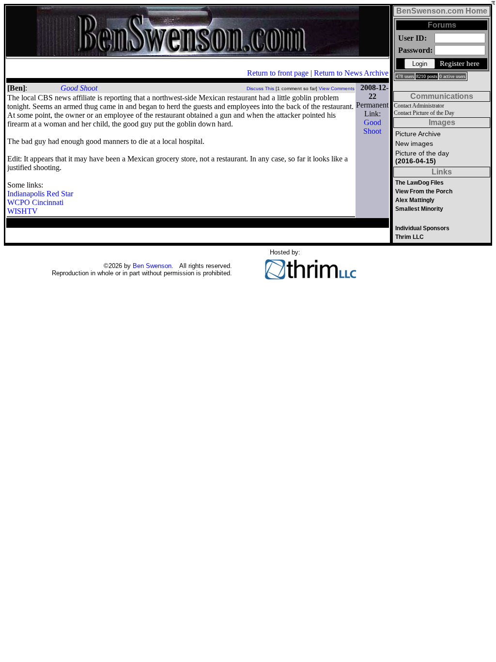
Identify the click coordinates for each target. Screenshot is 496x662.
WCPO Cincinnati (35, 202)
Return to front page (278, 73)
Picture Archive (418, 134)
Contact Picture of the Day (424, 113)
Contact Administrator (419, 105)
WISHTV (22, 211)
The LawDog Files (419, 182)
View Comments (337, 88)
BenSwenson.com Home (441, 11)
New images (414, 143)
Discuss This (260, 88)
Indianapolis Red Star (40, 193)
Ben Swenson (152, 265)
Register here (460, 63)
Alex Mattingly (414, 200)
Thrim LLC (409, 237)
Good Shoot (79, 88)
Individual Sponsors (422, 228)
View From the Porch (423, 191)
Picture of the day (422, 157)
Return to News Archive (351, 73)
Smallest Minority (419, 208)
